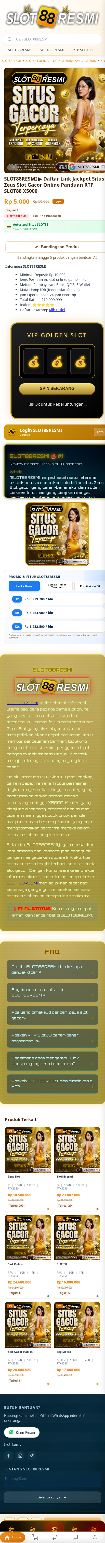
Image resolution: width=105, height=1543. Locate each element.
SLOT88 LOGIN (36, 61)
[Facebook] (8, 1456)
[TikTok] (32, 1456)
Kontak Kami (15, 1487)
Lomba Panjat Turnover (57, 586)
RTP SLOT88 (83, 49)
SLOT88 (90, 61)
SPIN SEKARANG (57, 389)
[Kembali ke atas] (95, 1508)
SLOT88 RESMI (52, 49)
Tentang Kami (16, 1479)
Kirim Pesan (25, 1433)
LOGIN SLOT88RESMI (65, 61)
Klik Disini (57, 310)
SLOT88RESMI (20, 49)
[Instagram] (20, 1456)
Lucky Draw (24, 586)
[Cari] (9, 39)
